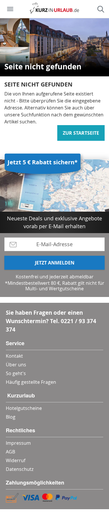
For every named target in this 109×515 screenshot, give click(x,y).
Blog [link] (10, 417)
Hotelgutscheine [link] (24, 408)
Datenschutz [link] (19, 469)
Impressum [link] (18, 443)
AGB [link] (10, 452)
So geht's (16, 373)
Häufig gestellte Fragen (31, 382)
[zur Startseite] (54, 9)
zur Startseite (81, 133)
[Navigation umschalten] (10, 9)
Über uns (16, 364)
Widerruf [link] (15, 460)
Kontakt (14, 356)
